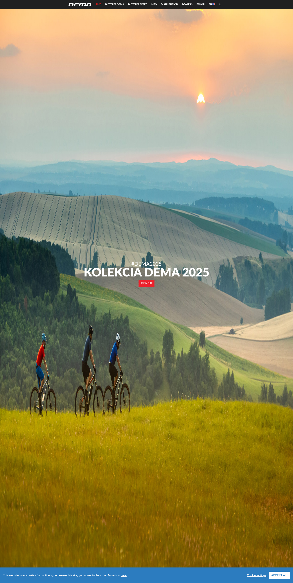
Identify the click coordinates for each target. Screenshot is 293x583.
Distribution (169, 4)
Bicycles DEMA (114, 4)
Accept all (279, 575)
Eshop (201, 4)
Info (154, 4)
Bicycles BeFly (137, 4)
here (124, 575)
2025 (98, 4)
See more (146, 283)
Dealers (187, 4)
